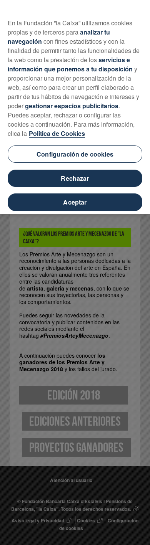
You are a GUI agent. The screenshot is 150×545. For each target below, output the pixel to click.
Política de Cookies (57, 133)
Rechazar (75, 178)
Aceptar (75, 202)
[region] (75, 107)
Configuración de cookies (75, 154)
